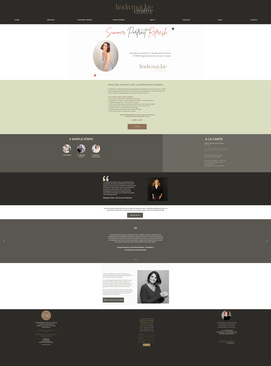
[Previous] (4, 241)
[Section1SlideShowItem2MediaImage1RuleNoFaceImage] (135, 259)
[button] (51, 20)
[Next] (266, 241)
